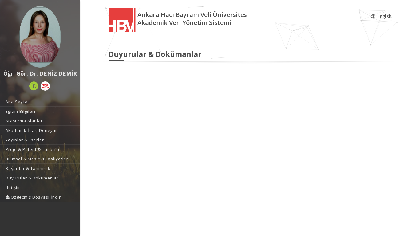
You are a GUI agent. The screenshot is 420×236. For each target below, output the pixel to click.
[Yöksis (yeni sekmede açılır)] (45, 86)
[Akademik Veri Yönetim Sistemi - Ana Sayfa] (123, 19)
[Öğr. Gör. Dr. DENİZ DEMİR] (40, 37)
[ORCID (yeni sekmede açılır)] (34, 86)
